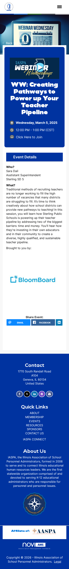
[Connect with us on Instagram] (42, 394)
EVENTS (34, 421)
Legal (57, 561)
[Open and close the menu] (40, 7)
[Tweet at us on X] (27, 394)
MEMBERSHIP (34, 417)
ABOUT (34, 413)
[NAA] (44, 531)
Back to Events (16, 43)
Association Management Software (34, 548)
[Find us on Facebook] (19, 394)
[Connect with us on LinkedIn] (34, 394)
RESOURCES (34, 425)
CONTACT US (34, 433)
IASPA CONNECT (34, 439)
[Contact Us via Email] (49, 394)
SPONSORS (34, 429)
